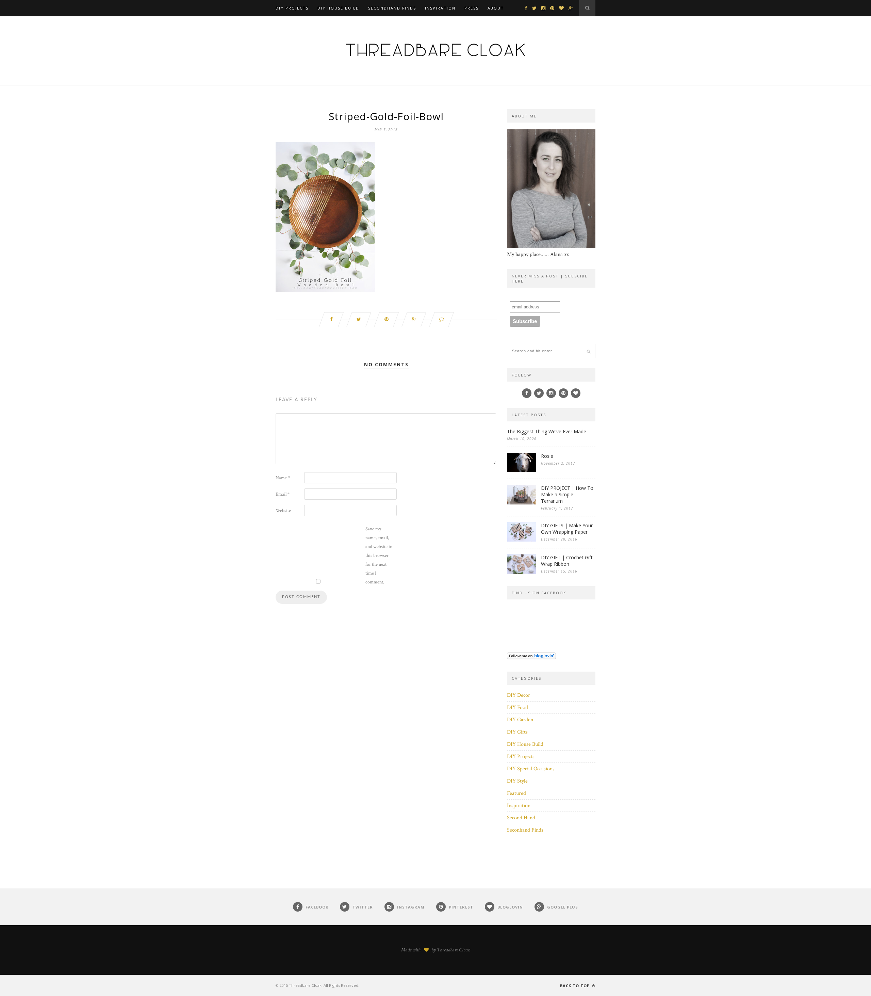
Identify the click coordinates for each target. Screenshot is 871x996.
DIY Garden (520, 719)
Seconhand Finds (525, 830)
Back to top (575, 985)
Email (283, 494)
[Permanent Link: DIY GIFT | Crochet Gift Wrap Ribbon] (521, 572)
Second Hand (521, 817)
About (496, 8)
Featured (516, 793)
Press (471, 8)
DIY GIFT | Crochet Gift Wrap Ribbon (567, 560)
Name (283, 478)
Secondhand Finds (392, 8)
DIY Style (517, 781)
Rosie (547, 456)
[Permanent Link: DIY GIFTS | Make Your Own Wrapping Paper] (521, 540)
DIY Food (517, 707)
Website (283, 511)
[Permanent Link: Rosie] (521, 470)
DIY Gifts (517, 732)
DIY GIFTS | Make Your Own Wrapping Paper (567, 528)
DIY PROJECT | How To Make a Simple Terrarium (567, 494)
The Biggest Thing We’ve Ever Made (546, 431)
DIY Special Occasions (531, 768)
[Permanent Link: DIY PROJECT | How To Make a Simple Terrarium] (521, 503)
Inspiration (440, 8)
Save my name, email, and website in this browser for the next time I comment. (378, 555)
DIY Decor (518, 695)
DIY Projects (292, 8)
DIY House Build (338, 8)
